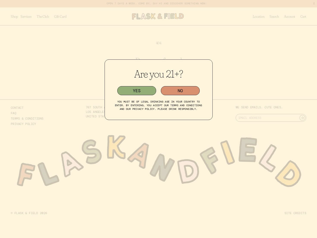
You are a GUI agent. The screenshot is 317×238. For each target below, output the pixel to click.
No (180, 90)
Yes (137, 90)
